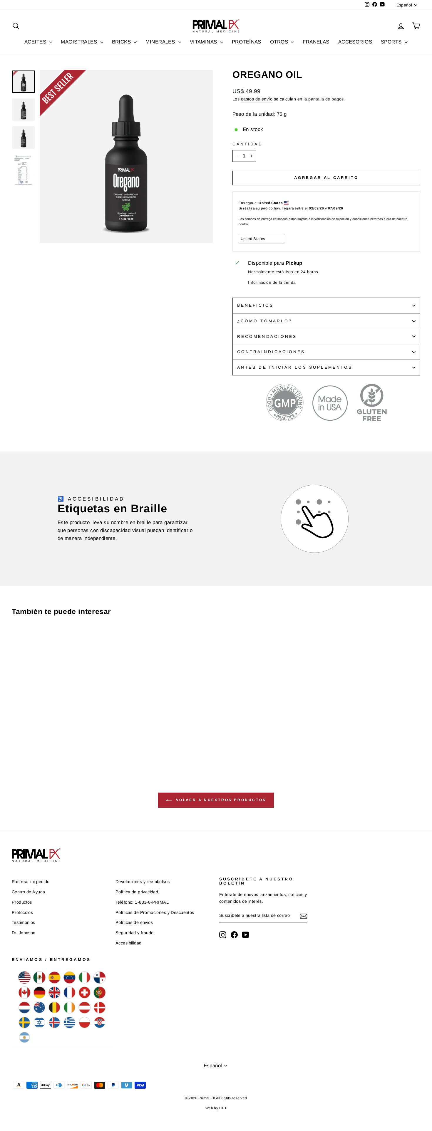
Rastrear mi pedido (31, 881)
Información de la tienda (272, 282)
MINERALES (160, 42)
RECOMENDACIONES (267, 336)
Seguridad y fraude (134, 932)
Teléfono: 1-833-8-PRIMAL (142, 902)
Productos (22, 902)
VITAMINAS (204, 42)
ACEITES (36, 42)
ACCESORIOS (355, 42)
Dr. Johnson (24, 932)
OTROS (280, 42)
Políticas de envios (134, 922)
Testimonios (23, 922)
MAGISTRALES (79, 42)
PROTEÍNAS (246, 42)
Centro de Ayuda (28, 892)
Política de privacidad (136, 892)
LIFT (223, 1108)
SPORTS (392, 42)
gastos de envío (256, 99)
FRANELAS (316, 42)
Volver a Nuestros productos (220, 800)
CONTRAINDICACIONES (271, 352)
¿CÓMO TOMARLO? (264, 321)
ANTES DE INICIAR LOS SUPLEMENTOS (295, 367)
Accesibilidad (128, 943)
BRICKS (122, 42)
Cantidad (247, 144)
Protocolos (22, 912)
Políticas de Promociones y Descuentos (154, 912)
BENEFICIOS (255, 305)
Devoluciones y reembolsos (142, 881)
